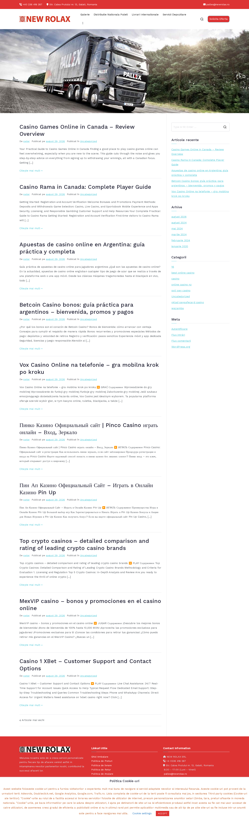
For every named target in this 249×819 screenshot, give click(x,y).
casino (175, 278)
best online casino (182, 272)
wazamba (177, 308)
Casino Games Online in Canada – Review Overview (197, 152)
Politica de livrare (101, 765)
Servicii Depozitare (174, 14)
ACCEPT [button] (162, 813)
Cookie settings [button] (142, 813)
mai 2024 (177, 228)
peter (26, 141)
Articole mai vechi (33, 720)
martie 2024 (179, 234)
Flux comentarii (181, 340)
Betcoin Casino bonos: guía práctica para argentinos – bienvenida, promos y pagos (197, 183)
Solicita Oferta (219, 18)
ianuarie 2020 (179, 246)
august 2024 (179, 222)
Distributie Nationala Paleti (111, 14)
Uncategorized (88, 141)
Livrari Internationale (145, 14)
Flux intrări (178, 334)
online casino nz (181, 284)
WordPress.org (180, 346)
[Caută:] (200, 127)
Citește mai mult (29, 170)
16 (172, 266)
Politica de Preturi (101, 761)
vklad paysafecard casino (187, 302)
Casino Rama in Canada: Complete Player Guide (85, 187)
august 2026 (178, 216)
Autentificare (179, 329)
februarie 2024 (180, 240)
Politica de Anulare (102, 773)
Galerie (85, 14)
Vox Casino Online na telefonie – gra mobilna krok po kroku (200, 194)
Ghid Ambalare (99, 756)
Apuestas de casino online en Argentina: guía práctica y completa (199, 173)
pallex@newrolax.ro (218, 4)
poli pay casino (180, 290)
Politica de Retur (101, 769)
